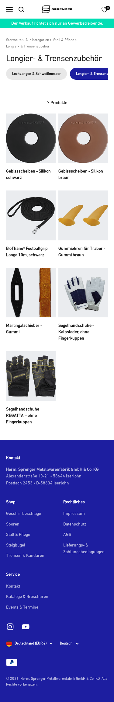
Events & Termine (22, 607)
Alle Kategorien (37, 40)
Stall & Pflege (63, 40)
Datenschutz (74, 524)
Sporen (12, 524)
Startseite (14, 40)
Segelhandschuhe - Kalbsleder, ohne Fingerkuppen (76, 332)
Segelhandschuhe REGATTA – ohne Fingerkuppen (22, 415)
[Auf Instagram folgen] (10, 627)
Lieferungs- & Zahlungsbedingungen (84, 548)
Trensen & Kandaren (25, 555)
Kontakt (13, 586)
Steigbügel (15, 545)
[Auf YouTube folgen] (26, 627)
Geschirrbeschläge (23, 513)
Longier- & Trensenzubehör (28, 46)
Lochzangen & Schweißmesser (36, 74)
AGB (67, 534)
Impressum (74, 513)
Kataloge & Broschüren (27, 596)
